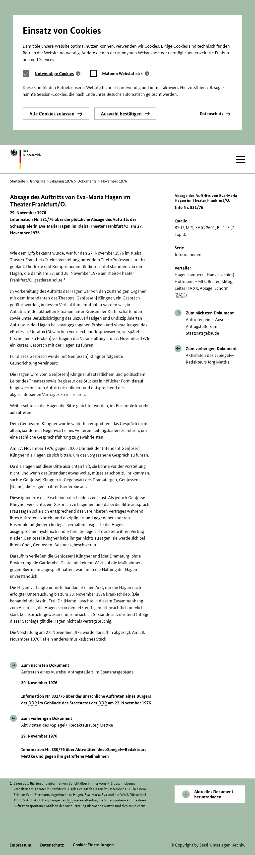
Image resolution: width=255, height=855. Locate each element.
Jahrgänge (38, 181)
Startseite (17, 181)
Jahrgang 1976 (61, 181)
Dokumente (87, 181)
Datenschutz (212, 113)
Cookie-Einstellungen (93, 844)
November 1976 (114, 181)
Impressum (20, 845)
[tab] (57, 73)
